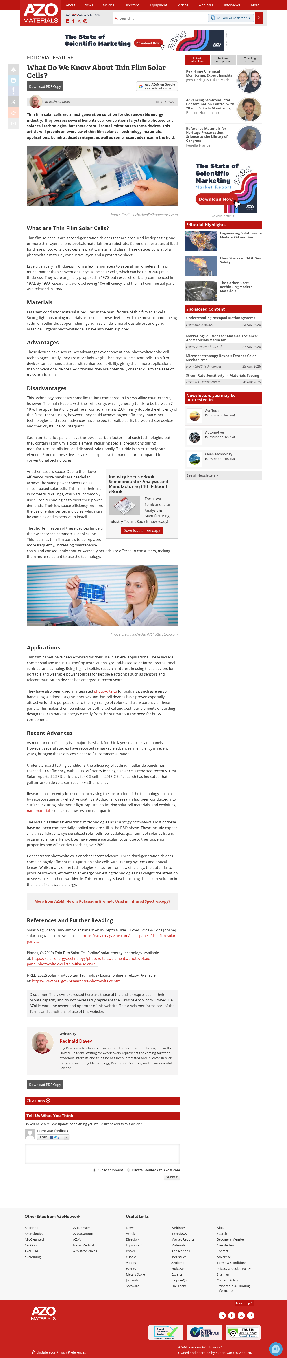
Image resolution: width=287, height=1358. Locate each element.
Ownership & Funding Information (233, 1288)
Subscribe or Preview (220, 415)
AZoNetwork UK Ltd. (208, 346)
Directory (131, 5)
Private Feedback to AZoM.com (156, 1170)
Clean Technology (218, 454)
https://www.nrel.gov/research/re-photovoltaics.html (77, 981)
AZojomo (177, 1263)
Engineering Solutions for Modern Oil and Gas (241, 235)
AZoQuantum (83, 1233)
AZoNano (31, 1228)
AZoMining (33, 1257)
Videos (131, 1263)
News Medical (83, 1245)
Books (130, 1251)
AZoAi (77, 1239)
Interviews (179, 1233)
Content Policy (227, 1280)
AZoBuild (31, 1251)
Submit (172, 1177)
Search (222, 1233)
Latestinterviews (197, 59)
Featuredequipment (223, 59)
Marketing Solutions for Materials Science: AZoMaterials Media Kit (222, 338)
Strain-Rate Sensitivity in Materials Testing (222, 375)
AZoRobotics (34, 1233)
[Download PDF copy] (13, 69)
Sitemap (223, 1274)
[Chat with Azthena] (276, 1349)
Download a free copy (141, 530)
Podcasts (178, 1268)
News (130, 1228)
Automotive (214, 432)
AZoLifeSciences (85, 1251)
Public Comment (110, 1170)
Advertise (224, 1257)
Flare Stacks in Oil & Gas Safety (240, 260)
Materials (178, 1245)
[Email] (13, 123)
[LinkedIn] (13, 80)
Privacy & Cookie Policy (234, 1268)
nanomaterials (39, 810)
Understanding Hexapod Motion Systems (220, 317)
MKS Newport (203, 324)
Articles (131, 1233)
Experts (177, 1274)
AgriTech (212, 410)
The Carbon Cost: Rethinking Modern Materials (236, 286)
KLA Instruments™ (207, 382)
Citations (36, 1100)
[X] (13, 101)
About (221, 1228)
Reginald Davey (76, 1041)
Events (131, 1268)
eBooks (131, 1257)
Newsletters (226, 1245)
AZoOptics (32, 1245)
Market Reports (182, 1239)
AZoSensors (82, 1228)
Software (132, 1286)
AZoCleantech (35, 1239)
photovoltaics (105, 691)
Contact (222, 1251)
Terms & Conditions (231, 1263)
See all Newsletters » (202, 475)
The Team (178, 1286)
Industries (179, 1257)
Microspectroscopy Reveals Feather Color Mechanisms (221, 357)
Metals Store (135, 1274)
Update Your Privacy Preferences (61, 1352)
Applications (180, 1251)
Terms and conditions (48, 1011)
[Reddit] (13, 112)
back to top (243, 1303)
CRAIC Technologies (207, 366)
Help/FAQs (179, 1280)
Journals (132, 1280)
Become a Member (231, 1239)
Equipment (134, 1245)
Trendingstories (250, 59)
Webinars (178, 1228)
